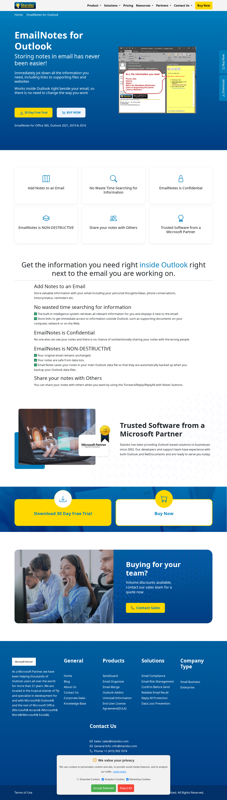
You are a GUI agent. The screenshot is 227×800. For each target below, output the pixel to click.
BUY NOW (74, 112)
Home (19, 15)
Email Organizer (113, 681)
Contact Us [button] (182, 5)
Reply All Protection (155, 698)
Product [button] (93, 5)
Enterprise (187, 687)
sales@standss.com (115, 741)
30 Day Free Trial (36, 112)
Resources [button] (143, 5)
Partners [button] (162, 5)
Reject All (126, 788)
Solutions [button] (111, 5)
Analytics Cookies (114, 779)
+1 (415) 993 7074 (115, 751)
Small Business (190, 682)
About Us (70, 687)
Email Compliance (153, 676)
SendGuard (110, 676)
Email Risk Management (158, 681)
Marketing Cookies (139, 779)
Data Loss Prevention (156, 703)
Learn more (119, 771)
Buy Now (203, 5)
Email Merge (111, 687)
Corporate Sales (74, 698)
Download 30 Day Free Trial (63, 513)
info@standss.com (124, 746)
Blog (67, 681)
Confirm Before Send (156, 687)
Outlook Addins (113, 692)
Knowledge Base (75, 703)
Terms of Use (23, 792)
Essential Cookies (90, 779)
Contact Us (71, 692)
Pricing (128, 5)
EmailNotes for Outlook (42, 15)
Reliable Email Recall (155, 692)
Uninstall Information (117, 698)
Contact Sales (147, 607)
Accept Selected (103, 788)
